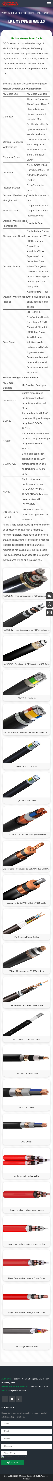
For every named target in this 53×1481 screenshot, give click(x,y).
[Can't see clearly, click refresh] (13, 1456)
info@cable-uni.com (17, 1390)
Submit (14, 1463)
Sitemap (26, 1479)
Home (31, 13)
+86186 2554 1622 (39, 1386)
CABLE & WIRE (43, 13)
